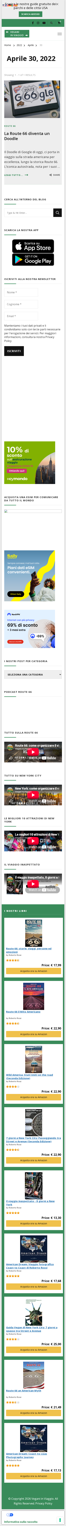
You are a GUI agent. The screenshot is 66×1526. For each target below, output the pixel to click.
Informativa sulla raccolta (20, 1521)
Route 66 (10, 126)
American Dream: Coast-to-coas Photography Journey (26, 1455)
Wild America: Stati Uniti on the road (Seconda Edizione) (29, 1076)
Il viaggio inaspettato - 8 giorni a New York (30, 1202)
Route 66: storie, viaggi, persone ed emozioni (28, 950)
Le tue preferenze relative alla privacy (36, 1515)
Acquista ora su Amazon (33, 971)
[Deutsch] (10, 5)
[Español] (16, 5)
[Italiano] (13, 5)
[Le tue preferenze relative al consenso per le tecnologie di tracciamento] (60, 1520)
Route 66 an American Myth (23, 1390)
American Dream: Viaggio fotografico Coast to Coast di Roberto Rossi (30, 1266)
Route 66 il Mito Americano (23, 1011)
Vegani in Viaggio (42, 1499)
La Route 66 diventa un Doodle (27, 136)
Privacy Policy (43, 1503)
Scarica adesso (30, 14)
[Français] (7, 5)
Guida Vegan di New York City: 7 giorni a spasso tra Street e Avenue (31, 1329)
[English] (4, 5)
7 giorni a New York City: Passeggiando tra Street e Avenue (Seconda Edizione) (33, 1139)
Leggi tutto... (13, 175)
